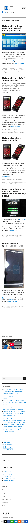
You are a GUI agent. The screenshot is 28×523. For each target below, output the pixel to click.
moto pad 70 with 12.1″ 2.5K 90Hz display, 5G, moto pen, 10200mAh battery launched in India (14, 402)
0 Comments (21, 132)
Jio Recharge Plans (8, 448)
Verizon (5, 68)
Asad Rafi (4, 66)
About (3, 496)
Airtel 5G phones (7, 444)
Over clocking (20, 236)
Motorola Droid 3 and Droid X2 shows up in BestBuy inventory (12, 28)
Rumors (22, 66)
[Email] (23, 521)
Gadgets (4, 493)
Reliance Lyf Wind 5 (8, 480)
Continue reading (19, 63)
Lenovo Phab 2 (7, 471)
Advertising (5, 502)
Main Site (4, 486)
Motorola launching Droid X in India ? (11, 139)
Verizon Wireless (13, 132)
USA (3, 68)
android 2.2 (17, 180)
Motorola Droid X (14, 71)
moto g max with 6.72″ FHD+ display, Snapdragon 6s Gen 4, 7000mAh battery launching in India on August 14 (13, 391)
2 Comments (9, 238)
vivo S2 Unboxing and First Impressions (13, 409)
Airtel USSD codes (8, 449)
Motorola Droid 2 (5, 236)
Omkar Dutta (5, 129)
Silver (19, 306)
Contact (4, 505)
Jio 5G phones (7, 446)
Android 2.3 (14, 68)
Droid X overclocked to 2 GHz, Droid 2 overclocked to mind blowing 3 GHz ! (14, 192)
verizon (3, 238)
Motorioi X (9, 182)
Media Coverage (6, 499)
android (10, 68)
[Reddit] (19, 521)
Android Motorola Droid (7, 69)
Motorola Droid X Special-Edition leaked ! (13, 244)
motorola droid (19, 235)
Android (14, 66)
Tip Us (3, 509)
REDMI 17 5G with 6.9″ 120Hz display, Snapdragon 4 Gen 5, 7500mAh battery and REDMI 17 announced (14, 429)
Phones (4, 489)
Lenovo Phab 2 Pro (8, 475)
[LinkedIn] (16, 521)
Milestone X (4, 182)
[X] (5, 521)
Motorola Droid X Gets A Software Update (13, 79)
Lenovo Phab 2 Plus (8, 473)
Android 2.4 (20, 68)
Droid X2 (22, 69)
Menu (23, 8)
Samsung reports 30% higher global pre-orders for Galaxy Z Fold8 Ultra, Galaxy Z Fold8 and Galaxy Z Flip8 (14, 413)
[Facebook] (9, 521)
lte (5, 71)
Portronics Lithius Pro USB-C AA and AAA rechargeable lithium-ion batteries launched (14, 396)
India (21, 179)
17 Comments (13, 183)
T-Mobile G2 (22, 219)
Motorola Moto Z (7, 476)
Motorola (19, 66)
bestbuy (14, 69)
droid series (9, 235)
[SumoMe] (26, 521)
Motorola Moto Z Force (9, 478)
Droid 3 (12, 60)
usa (24, 182)
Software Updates (6, 132)
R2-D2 (11, 299)
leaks (3, 71)
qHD (19, 71)
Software (4, 131)
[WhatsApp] (12, 521)
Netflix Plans (6, 442)
